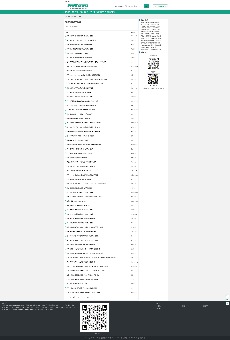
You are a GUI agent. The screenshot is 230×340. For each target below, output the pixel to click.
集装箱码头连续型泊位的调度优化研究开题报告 (80, 96)
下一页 (83, 297)
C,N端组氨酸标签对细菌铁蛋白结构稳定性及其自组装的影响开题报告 (160, 29)
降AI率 (92, 12)
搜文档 (146, 6)
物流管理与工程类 (76, 16)
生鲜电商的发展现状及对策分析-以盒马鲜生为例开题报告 (83, 275)
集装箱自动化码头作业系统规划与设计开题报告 (80, 88)
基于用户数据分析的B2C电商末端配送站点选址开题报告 (82, 101)
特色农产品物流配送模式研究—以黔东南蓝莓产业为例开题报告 (84, 196)
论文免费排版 (110, 12)
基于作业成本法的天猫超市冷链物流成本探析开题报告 (82, 288)
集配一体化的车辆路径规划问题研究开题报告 (79, 70)
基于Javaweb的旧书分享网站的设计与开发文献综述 (155, 31)
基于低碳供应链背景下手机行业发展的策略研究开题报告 (82, 240)
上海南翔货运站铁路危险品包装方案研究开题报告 (81, 166)
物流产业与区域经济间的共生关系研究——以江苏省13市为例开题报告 (86, 183)
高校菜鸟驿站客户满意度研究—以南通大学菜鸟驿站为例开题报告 (85, 227)
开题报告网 (66, 16)
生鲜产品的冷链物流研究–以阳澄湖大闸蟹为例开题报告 (82, 279)
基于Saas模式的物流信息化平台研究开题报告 (80, 153)
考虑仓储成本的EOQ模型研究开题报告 (78, 205)
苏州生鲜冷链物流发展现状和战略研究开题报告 (80, 210)
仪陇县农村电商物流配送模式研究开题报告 (79, 179)
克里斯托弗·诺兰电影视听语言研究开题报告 (153, 43)
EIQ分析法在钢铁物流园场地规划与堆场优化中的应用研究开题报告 (85, 83)
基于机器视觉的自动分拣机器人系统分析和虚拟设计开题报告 (84, 127)
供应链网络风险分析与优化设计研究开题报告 (79, 114)
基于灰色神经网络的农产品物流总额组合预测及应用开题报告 (84, 123)
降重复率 (100, 12)
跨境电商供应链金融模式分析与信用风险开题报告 (81, 218)
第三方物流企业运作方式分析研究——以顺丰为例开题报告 (83, 249)
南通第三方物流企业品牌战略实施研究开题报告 (80, 214)
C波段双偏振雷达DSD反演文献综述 (150, 27)
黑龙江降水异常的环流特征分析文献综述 (152, 40)
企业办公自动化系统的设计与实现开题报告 (153, 24)
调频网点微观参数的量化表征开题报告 (151, 38)
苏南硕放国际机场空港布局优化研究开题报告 (79, 188)
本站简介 (158, 306)
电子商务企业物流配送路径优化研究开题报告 (79, 57)
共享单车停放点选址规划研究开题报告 (77, 140)
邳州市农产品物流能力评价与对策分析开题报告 (80, 192)
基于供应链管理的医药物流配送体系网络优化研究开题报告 (83, 131)
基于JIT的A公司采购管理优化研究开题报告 (79, 170)
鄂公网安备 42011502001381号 (130, 338)
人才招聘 (182, 306)
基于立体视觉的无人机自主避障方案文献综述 (153, 36)
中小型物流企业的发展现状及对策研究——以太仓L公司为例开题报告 (86, 270)
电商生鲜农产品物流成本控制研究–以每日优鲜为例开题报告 (83, 292)
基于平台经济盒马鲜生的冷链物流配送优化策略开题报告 (82, 236)
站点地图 (142, 338)
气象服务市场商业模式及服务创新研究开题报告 (80, 36)
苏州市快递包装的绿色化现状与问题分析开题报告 (81, 262)
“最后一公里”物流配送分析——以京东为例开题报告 (81, 231)
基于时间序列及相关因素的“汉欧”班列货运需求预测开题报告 (84, 144)
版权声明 (205, 306)
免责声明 (158, 308)
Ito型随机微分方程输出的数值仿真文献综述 (153, 49)
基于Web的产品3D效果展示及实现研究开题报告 (80, 136)
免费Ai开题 (75, 12)
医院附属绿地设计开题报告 (148, 47)
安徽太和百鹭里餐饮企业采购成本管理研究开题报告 (81, 162)
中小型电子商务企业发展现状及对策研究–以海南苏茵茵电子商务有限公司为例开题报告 (91, 257)
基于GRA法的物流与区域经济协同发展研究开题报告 (81, 105)
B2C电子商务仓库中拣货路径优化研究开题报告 (80, 149)
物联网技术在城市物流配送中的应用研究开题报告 (81, 244)
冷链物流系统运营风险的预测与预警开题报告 (79, 44)
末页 (88, 297)
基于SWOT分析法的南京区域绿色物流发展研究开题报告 (82, 175)
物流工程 (68, 26)
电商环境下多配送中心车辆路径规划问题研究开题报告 (82, 66)
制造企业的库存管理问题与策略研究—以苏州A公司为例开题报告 (85, 253)
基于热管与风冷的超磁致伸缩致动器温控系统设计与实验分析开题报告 (86, 62)
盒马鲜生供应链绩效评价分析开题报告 (77, 283)
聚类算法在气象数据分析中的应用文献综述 (153, 22)
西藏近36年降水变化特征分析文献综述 (151, 45)
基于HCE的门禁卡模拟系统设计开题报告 (78, 118)
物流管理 (75, 26)
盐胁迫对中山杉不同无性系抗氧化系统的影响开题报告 (156, 34)
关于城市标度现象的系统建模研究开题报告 (79, 92)
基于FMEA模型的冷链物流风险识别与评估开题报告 (81, 40)
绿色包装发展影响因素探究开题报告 (77, 157)
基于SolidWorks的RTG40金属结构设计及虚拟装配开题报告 (83, 75)
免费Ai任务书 (84, 12)
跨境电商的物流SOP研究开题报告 (76, 201)
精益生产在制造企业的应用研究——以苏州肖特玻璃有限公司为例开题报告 (88, 266)
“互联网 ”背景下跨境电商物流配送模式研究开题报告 (81, 110)
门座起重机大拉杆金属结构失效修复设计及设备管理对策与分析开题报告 (87, 79)
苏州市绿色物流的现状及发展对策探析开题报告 (80, 223)
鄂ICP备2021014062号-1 (113, 338)
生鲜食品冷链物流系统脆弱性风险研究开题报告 (80, 49)
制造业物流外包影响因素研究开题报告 (77, 53)
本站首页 (66, 12)
